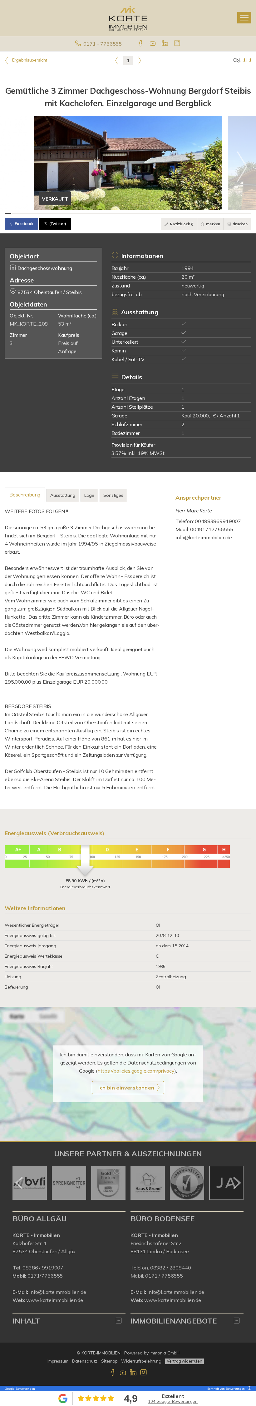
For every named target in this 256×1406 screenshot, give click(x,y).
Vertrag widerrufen (184, 1361)
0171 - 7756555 (102, 44)
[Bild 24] (161, 213)
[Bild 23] (154, 213)
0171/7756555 (45, 1276)
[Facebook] (141, 44)
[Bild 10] (68, 213)
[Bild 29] (194, 213)
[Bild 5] (34, 213)
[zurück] (19, 1183)
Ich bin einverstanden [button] (126, 1087)
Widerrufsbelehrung (141, 1361)
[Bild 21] (141, 213)
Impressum (57, 1361)
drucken (240, 224)
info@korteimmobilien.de (203, 537)
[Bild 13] (88, 213)
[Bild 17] (114, 213)
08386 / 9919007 (42, 1267)
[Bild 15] (101, 213)
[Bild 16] (108, 213)
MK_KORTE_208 (29, 324)
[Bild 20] (134, 213)
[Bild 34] (227, 213)
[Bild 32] (214, 213)
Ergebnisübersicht (29, 60)
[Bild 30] (201, 213)
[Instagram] (177, 44)
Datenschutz (85, 1361)
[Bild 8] (54, 213)
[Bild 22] (148, 213)
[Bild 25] (168, 213)
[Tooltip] (248, 1388)
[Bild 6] (41, 213)
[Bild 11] (74, 213)
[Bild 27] (181, 213)
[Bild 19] (128, 213)
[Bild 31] (207, 213)
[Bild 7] (48, 213)
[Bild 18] (121, 213)
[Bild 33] (221, 213)
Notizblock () (181, 224)
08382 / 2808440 (170, 1267)
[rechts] (139, 60)
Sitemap (109, 1361)
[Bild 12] (81, 213)
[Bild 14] (94, 213)
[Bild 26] (174, 213)
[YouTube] (153, 44)
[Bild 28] (188, 213)
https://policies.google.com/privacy (136, 1071)
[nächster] (236, 1183)
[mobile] (244, 17)
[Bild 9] (61, 213)
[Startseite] (128, 18)
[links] (117, 60)
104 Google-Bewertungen (173, 1401)
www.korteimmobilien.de (54, 1300)
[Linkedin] (165, 44)
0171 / (153, 1276)
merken (212, 224)
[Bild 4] (28, 213)
